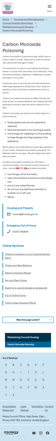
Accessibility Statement (9, 408)
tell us (10, 196)
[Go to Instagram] (40, 433)
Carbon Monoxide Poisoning (20, 344)
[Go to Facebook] (47, 433)
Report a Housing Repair (18, 273)
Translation (37, 406)
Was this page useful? (28, 319)
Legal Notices (25, 408)
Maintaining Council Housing (18, 26)
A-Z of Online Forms (15, 295)
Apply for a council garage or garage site (26, 288)
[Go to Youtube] (33, 433)
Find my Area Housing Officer (20, 303)
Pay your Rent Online (16, 280)
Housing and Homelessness (29, 19)
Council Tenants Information (17, 23)
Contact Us (49, 408)
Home (5, 19)
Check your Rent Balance (18, 265)
